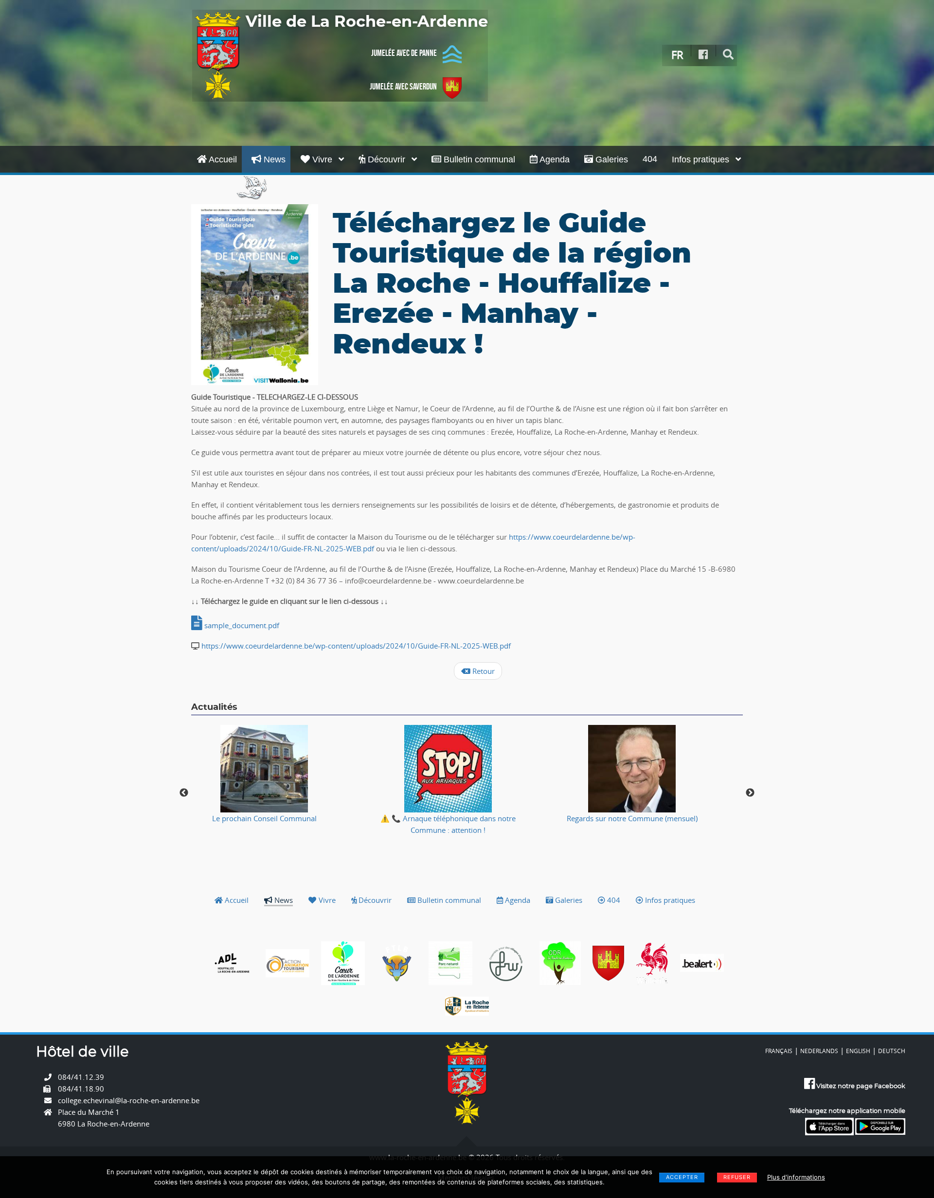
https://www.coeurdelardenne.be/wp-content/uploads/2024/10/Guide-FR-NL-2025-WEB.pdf (356, 646)
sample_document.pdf (240, 625)
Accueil (222, 159)
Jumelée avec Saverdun (403, 86)
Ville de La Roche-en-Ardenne (367, 22)
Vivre (322, 159)
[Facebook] (703, 54)
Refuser (737, 1177)
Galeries (610, 159)
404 (650, 159)
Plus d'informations (796, 1177)
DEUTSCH (891, 1051)
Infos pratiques (702, 159)
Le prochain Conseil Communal (264, 818)
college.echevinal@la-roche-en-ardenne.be (128, 1100)
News (273, 159)
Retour (482, 671)
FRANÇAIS (778, 1051)
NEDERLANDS (819, 1051)
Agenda (554, 159)
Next (750, 793)
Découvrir (386, 159)
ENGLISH (858, 1051)
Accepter (682, 1177)
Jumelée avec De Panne (404, 53)
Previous (184, 793)
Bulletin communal (478, 159)
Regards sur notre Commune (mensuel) (632, 818)
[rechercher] (728, 54)
